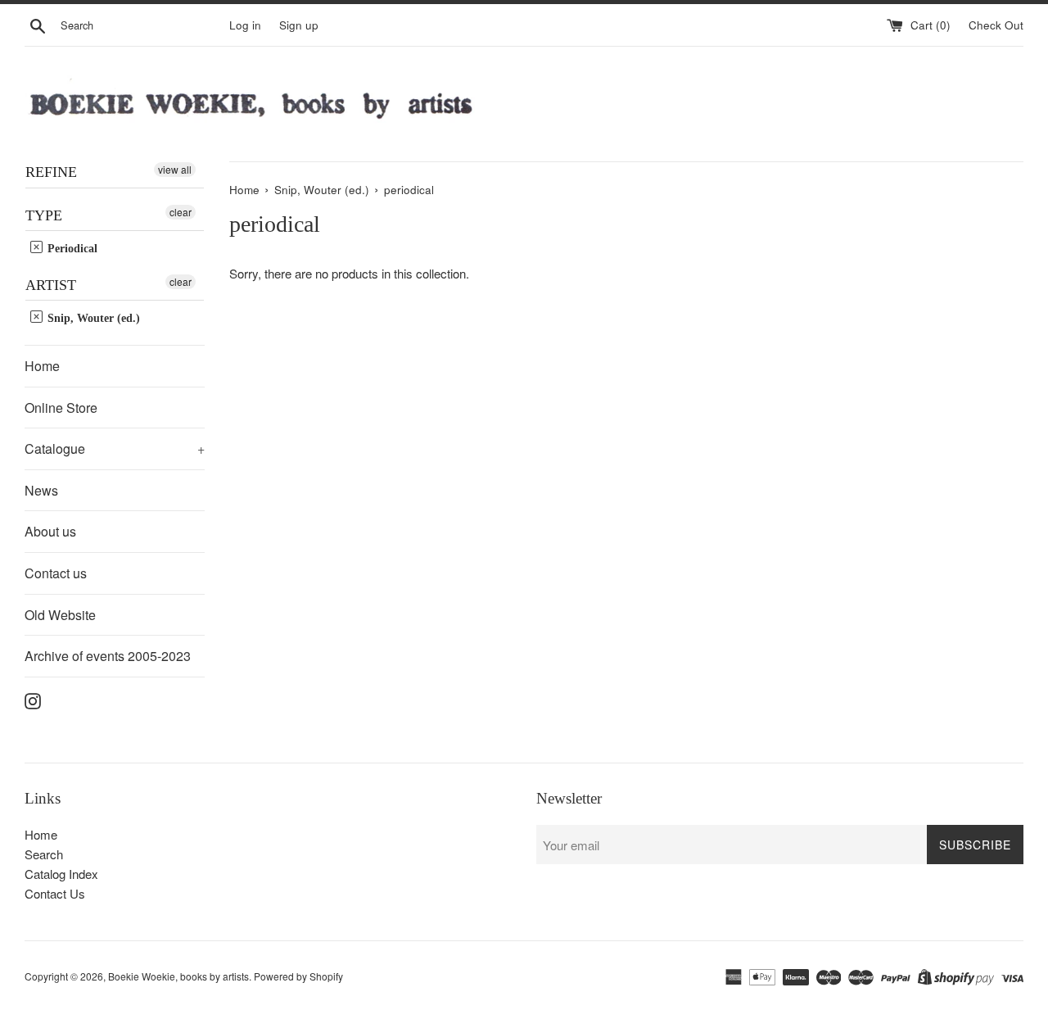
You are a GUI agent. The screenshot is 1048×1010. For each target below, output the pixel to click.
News (41, 490)
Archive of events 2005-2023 (108, 655)
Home (42, 365)
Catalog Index (61, 873)
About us (50, 531)
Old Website (60, 614)
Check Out (996, 25)
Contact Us (55, 893)
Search (44, 854)
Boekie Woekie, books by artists (178, 976)
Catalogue (115, 448)
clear (180, 212)
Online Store (61, 407)
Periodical (70, 248)
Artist (50, 285)
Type (43, 215)
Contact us (56, 573)
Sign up (298, 25)
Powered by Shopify (298, 976)
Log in (245, 25)
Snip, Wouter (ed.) (92, 318)
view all (175, 169)
